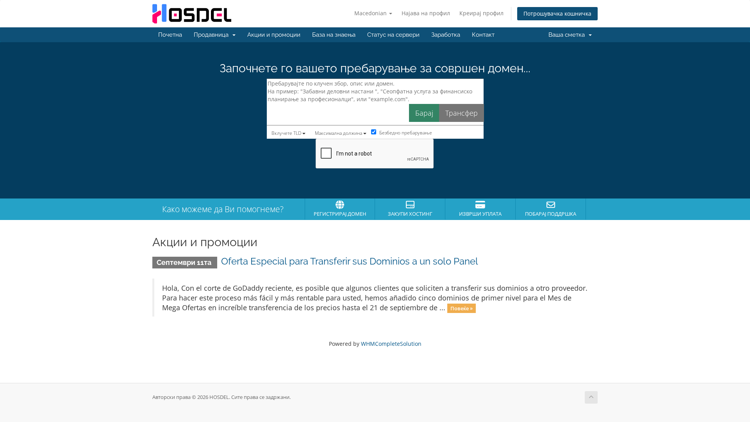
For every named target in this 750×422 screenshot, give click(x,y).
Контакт (483, 34)
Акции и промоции (273, 34)
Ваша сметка (568, 34)
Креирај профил (481, 13)
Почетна (170, 34)
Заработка (445, 34)
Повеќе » (461, 308)
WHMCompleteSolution (391, 343)
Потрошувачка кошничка (557, 13)
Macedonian (371, 13)
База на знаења (333, 34)
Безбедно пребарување (405, 132)
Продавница (213, 34)
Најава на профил (426, 13)
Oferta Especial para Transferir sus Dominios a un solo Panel (349, 261)
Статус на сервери (393, 34)
